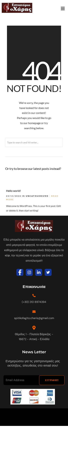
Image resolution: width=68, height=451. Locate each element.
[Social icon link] (19, 272)
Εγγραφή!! (52, 380)
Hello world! (13, 190)
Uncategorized (37, 196)
